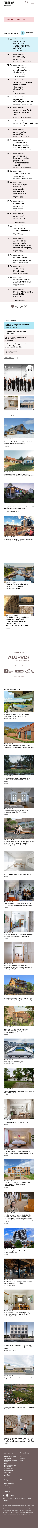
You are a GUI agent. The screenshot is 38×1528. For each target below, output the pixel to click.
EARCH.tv (7, 1491)
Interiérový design (9, 1483)
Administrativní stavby (10, 1456)
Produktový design (9, 1487)
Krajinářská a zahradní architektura (10, 1466)
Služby (22, 1460)
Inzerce (10, 1498)
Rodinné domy (7, 1472)
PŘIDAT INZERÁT (30, 32)
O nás (4, 1498)
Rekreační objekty (8, 1470)
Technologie (24, 1453)
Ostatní (6, 1485)
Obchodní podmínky (20, 1498)
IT (20, 1456)
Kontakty (5, 1500)
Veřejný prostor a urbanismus (8, 1474)
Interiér (6, 1463)
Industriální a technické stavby (10, 1461)
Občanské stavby (8, 1468)
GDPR (29, 1498)
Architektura (8, 1453)
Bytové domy (7, 1458)
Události (23, 1480)
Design (6, 1480)
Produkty (22, 1458)
